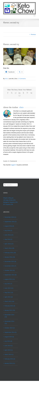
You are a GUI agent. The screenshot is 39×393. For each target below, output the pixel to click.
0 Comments (22, 78)
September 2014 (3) (10, 332)
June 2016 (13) (9, 235)
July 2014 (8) (8, 341)
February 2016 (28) (10, 253)
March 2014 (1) (9, 354)
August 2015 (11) (10, 279)
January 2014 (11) (10, 363)
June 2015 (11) (9, 288)
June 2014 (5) (9, 346)
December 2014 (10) (9, 316)
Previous (33, 34)
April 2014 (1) (9, 350)
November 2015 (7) (10, 266)
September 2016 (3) (10, 222)
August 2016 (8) (9, 226)
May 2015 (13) (9, 292)
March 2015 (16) (9, 301)
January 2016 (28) (10, 257)
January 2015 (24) (10, 310)
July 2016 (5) (8, 230)
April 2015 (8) (9, 297)
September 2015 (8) (10, 275)
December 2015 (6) (10, 261)
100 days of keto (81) (9, 200)
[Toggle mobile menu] (34, 15)
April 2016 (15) (9, 244)
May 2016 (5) (8, 239)
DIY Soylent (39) (8, 204)
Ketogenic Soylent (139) (10, 202)
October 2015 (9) (10, 270)
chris (6, 78)
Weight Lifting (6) (8, 198)
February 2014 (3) (10, 359)
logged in (13, 165)
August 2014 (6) (9, 337)
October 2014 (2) (10, 328)
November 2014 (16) (9, 322)
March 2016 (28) (9, 248)
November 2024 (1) (10, 217)
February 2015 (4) (10, 306)
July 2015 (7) (8, 284)
